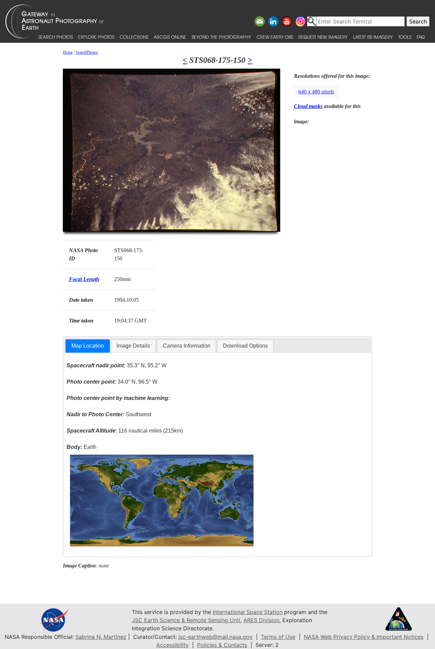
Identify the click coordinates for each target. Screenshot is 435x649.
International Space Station (247, 612)
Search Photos (55, 37)
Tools (404, 37)
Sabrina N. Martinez (100, 636)
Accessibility (172, 645)
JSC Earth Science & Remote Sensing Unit (186, 620)
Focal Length (84, 279)
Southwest (109, 414)
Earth (82, 447)
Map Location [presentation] (87, 346)
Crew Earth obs (275, 37)
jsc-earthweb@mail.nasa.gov (215, 636)
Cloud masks (308, 106)
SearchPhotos (87, 52)
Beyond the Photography (221, 37)
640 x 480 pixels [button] (316, 91)
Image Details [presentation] (133, 346)
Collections (134, 37)
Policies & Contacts (222, 645)
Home (68, 52)
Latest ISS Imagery (373, 37)
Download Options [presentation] (245, 346)
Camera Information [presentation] (186, 346)
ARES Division (261, 620)
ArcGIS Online (170, 37)
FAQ (421, 37)
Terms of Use (278, 636)
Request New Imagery (323, 37)
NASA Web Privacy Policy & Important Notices (363, 636)
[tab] (88, 346)
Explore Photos (96, 37)
